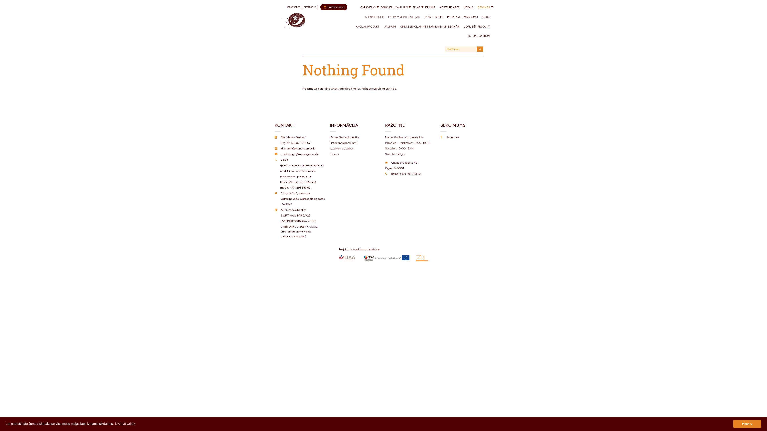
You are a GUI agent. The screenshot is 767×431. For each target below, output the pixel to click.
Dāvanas (484, 7)
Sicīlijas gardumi (479, 36)
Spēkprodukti (374, 17)
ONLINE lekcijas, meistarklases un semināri (430, 26)
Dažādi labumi (433, 17)
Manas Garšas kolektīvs (345, 137)
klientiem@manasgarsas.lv (298, 148)
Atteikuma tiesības (342, 148)
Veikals (469, 7)
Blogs (486, 17)
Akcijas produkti (368, 26)
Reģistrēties (293, 7)
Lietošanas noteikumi (343, 143)
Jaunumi (390, 26)
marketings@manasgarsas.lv (299, 154)
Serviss (334, 154)
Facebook (453, 137)
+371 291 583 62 (299, 187)
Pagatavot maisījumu (462, 17)
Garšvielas (368, 7)
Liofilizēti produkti (477, 26)
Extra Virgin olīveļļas (404, 17)
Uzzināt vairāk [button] (125, 423)
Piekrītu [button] (747, 423)
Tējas (416, 7)
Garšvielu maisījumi (394, 7)
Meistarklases (449, 7)
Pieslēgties (310, 7)
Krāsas (430, 7)
